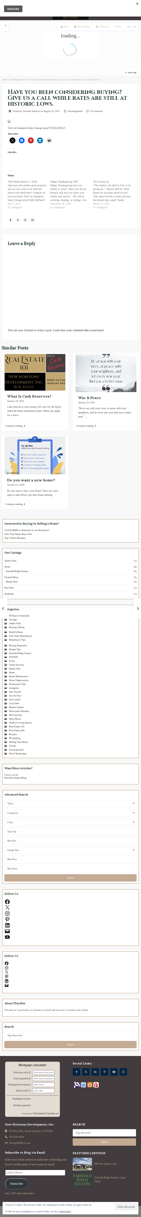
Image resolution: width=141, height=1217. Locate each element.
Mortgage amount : (22, 1099)
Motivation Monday (19, 711)
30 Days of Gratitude (19, 615)
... (20, 415)
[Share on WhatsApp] (25, 220)
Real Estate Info (17, 730)
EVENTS (13, 657)
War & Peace (89, 397)
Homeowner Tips (17, 684)
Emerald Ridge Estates (17, 571)
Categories (12, 813)
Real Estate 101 (17, 726)
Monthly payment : (22, 1105)
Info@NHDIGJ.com (19, 1143)
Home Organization (18, 680)
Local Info (14, 703)
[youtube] (114, 1072)
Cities (10, 822)
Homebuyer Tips (17, 639)
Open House (15, 718)
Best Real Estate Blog (15, 777)
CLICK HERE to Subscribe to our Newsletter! (26, 530)
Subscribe (16, 1183)
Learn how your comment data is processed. (78, 330)
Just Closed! (15, 691)
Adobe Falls (10, 560)
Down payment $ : (22, 1078)
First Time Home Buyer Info (18, 534)
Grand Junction (16, 664)
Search (70, 877)
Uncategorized (17, 79)
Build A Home (16, 632)
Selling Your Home (18, 742)
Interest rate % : (23, 1090)
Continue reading (14, 425)
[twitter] (86, 1072)
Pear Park (9, 587)
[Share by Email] (32, 220)
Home (5, 79)
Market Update (16, 707)
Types (10, 803)
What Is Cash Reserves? (29, 396)
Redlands (9, 593)
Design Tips (15, 649)
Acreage (13, 619)
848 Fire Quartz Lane (105, 1163)
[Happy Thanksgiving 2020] (71, 194)
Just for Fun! (15, 695)
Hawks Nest (11, 581)
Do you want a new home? (31, 480)
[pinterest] (104, 1072)
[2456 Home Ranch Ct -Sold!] (29, 194)
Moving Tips (15, 715)
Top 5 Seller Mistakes (15, 538)
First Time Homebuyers (20, 636)
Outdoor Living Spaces (20, 722)
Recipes (13, 734)
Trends (12, 745)
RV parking (14, 738)
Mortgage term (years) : (19, 1084)
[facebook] (76, 1072)
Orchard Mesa (11, 577)
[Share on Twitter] (18, 220)
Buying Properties (18, 645)
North (7, 566)
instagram (14, 688)
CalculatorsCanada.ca (45, 1113)
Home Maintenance (18, 676)
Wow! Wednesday (18, 753)
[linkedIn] (95, 1072)
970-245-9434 (16, 1137)
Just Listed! (14, 699)
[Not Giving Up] (114, 194)
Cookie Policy (65, 1211)
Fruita (12, 661)
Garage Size (13, 850)
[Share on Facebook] (10, 220)
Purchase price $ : (22, 1072)
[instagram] (123, 1072)
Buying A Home (17, 627)
